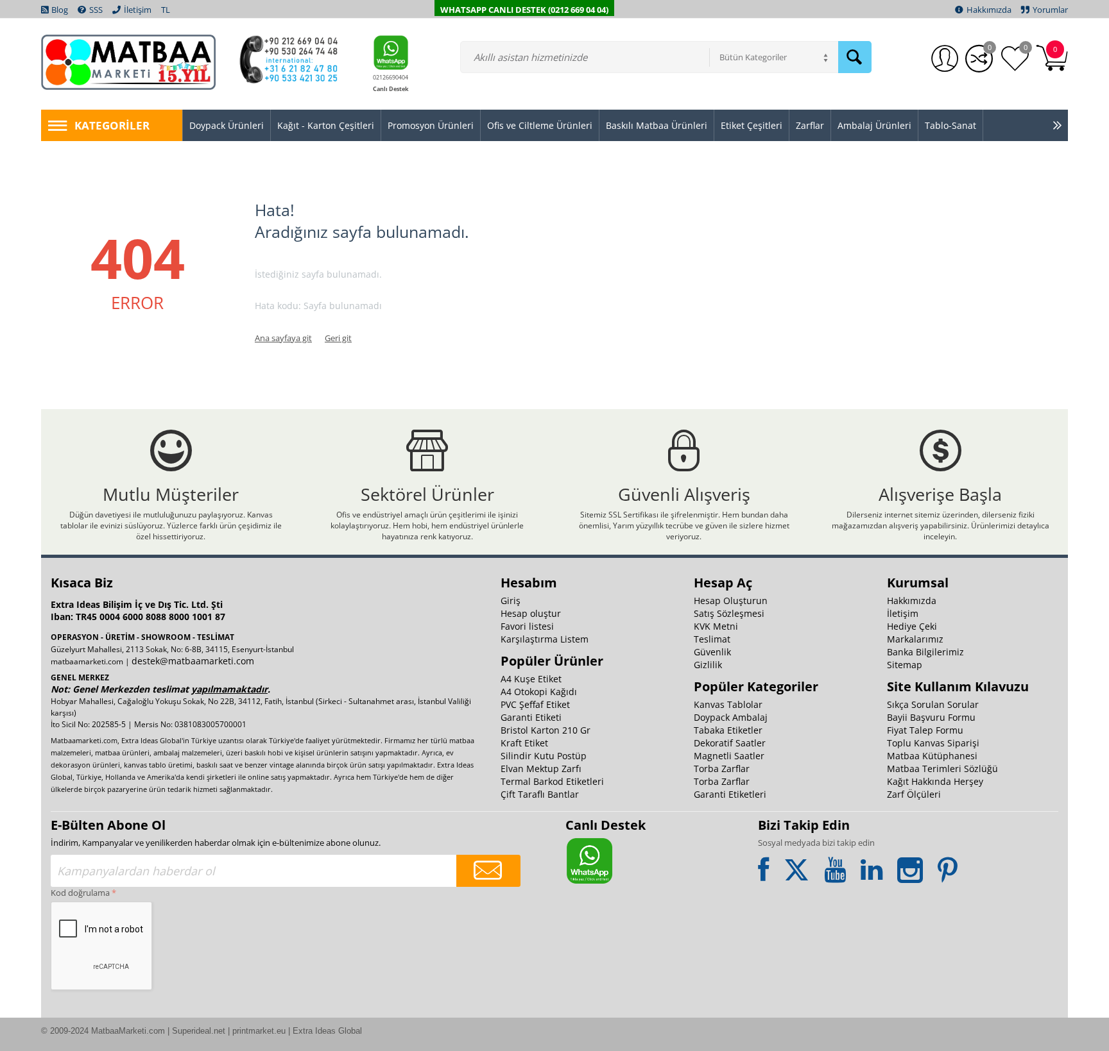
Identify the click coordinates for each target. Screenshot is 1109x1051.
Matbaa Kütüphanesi (932, 756)
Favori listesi (527, 626)
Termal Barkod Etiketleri (552, 781)
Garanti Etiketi (531, 717)
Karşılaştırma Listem (545, 639)
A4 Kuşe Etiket (531, 679)
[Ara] (855, 57)
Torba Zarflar (722, 768)
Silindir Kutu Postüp (544, 756)
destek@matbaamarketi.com (193, 661)
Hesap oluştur (531, 613)
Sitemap (904, 665)
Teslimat (712, 639)
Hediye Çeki (912, 626)
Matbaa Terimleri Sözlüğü (942, 768)
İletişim (902, 613)
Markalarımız (915, 639)
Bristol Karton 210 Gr (545, 730)
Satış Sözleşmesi (729, 613)
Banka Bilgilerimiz (925, 652)
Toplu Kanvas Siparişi (933, 743)
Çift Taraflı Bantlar (540, 794)
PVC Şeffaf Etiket (535, 704)
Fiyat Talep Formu (925, 730)
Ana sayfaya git (283, 338)
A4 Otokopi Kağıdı (539, 691)
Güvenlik (712, 652)
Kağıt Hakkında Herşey (935, 781)
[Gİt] (488, 871)
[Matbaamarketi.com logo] (128, 61)
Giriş (510, 600)
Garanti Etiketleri (730, 794)
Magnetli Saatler (729, 756)
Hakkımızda (911, 600)
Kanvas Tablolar (728, 704)
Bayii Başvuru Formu (931, 717)
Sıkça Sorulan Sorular (933, 704)
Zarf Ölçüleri (914, 794)
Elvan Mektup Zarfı (541, 768)
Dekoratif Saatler (730, 743)
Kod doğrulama (80, 892)
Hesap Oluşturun (731, 600)
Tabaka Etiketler (728, 730)
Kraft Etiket (524, 743)
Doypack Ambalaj (731, 717)
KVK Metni (716, 626)
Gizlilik (708, 665)
